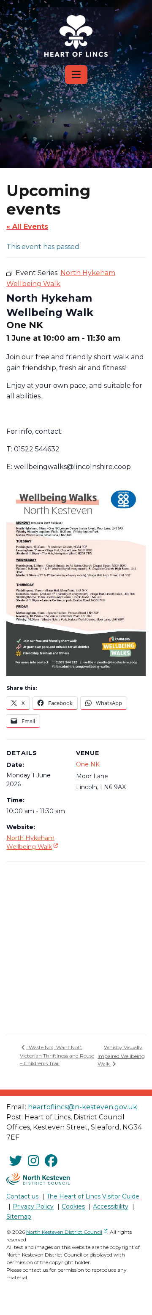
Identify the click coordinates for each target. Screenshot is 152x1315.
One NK (88, 764)
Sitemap (18, 1216)
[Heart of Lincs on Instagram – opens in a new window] (33, 1161)
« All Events (27, 227)
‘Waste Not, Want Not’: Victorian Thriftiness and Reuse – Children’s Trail (57, 1055)
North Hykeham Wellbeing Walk (33, 842)
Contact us (22, 1196)
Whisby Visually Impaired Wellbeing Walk (121, 1055)
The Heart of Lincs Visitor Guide (92, 1196)
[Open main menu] (76, 74)
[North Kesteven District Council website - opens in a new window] (38, 1178)
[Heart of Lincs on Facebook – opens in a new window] (51, 1161)
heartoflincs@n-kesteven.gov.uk (82, 1107)
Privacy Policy (33, 1206)
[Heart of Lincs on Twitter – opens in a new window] (16, 1161)
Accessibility (110, 1206)
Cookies (73, 1206)
